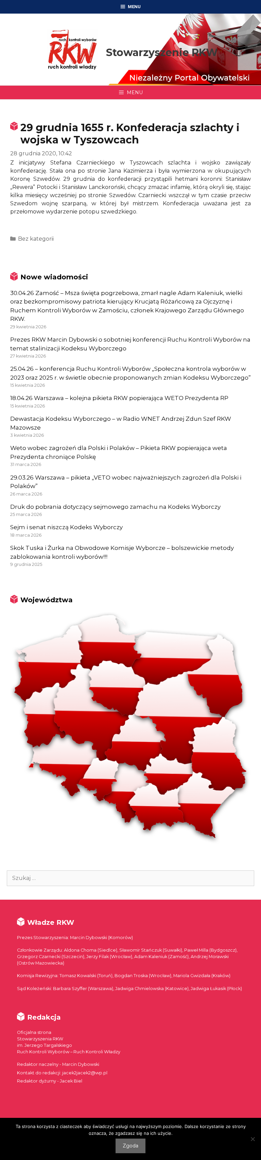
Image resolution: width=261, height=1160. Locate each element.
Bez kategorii (36, 239)
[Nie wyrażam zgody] (252, 1139)
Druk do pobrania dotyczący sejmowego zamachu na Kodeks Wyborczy (115, 506)
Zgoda (130, 1146)
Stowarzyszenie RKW (162, 52)
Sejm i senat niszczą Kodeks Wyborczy (66, 527)
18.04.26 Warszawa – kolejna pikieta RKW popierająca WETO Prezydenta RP (119, 398)
